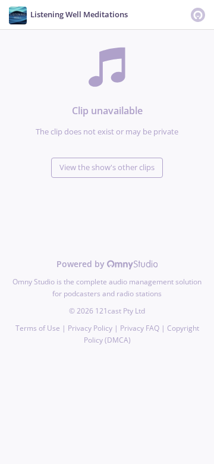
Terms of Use (37, 328)
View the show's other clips (107, 167)
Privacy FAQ (139, 328)
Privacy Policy (90, 328)
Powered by (81, 263)
